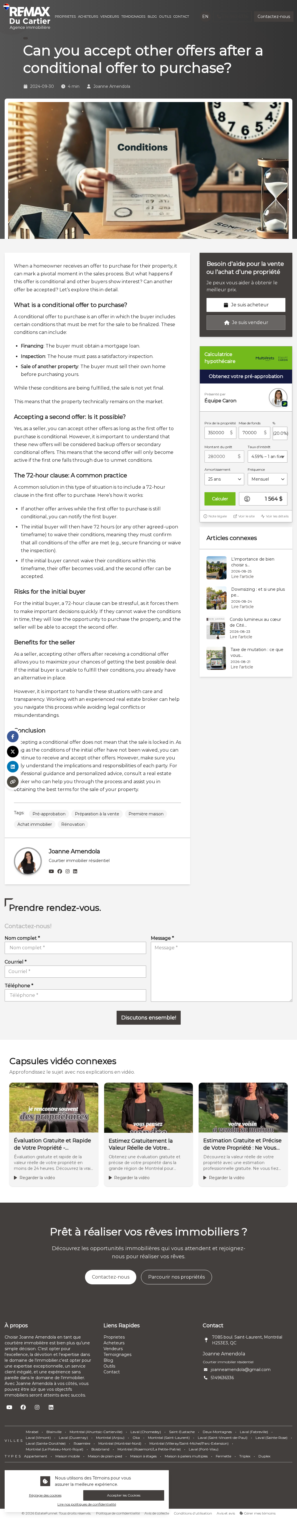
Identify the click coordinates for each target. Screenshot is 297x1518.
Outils (109, 1366)
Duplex (264, 1456)
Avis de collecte (156, 1513)
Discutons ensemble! (148, 1018)
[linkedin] (75, 871)
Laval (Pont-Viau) (203, 1449)
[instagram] (68, 871)
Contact (112, 1372)
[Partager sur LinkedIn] (13, 766)
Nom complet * (22, 938)
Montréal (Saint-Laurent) (169, 1437)
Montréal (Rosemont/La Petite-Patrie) (149, 1449)
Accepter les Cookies (123, 1495)
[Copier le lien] (13, 782)
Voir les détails (277, 516)
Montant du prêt (218, 447)
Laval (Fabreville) (254, 1432)
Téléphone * (19, 985)
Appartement (35, 1456)
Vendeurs (113, 1348)
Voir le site (246, 516)
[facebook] (59, 871)
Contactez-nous (274, 16)
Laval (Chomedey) (146, 1432)
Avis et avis (226, 1513)
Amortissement (217, 469)
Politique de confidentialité (118, 1513)
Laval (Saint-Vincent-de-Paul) (222, 1437)
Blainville (53, 1432)
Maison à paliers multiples (186, 1456)
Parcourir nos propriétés (176, 1277)
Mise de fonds (249, 423)
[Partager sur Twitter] (13, 751)
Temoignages (117, 1354)
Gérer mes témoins (259, 1513)
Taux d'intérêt (259, 447)
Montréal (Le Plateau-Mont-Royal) (54, 1449)
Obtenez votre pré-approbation (246, 376)
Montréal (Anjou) (110, 1437)
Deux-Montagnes (217, 1432)
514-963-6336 (235, 16)
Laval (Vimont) (38, 1437)
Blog (108, 1360)
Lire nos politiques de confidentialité (86, 1504)
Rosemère (82, 1443)
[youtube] (51, 871)
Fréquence (256, 469)
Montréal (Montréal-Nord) (119, 1443)
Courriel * (16, 962)
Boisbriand (100, 1449)
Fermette (223, 1456)
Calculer (220, 498)
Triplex (244, 1456)
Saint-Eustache (182, 1432)
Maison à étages (143, 1456)
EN (205, 16)
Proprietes (114, 1337)
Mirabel (32, 1432)
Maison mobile (67, 1456)
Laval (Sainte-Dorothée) (46, 1443)
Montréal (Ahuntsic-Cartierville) (96, 1432)
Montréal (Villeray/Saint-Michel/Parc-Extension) (189, 1443)
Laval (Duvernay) (73, 1437)
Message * (162, 938)
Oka (136, 1437)
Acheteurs (114, 1343)
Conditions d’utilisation (193, 1513)
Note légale (218, 516)
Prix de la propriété (220, 423)
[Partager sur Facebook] (13, 736)
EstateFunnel (46, 1513)
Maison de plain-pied (105, 1456)
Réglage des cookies (45, 1495)
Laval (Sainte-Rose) (271, 1437)
